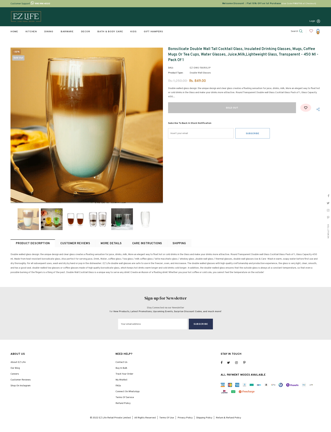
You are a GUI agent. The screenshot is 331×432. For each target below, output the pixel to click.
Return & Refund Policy (228, 417)
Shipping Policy (204, 417)
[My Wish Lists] (311, 32)
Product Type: (175, 72)
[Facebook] (224, 363)
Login (312, 21)
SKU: (170, 67)
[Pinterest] (246, 363)
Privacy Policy (185, 417)
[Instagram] (238, 363)
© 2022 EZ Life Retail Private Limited (110, 417)
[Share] (317, 109)
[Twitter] (230, 363)
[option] (87, 125)
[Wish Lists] (305, 108)
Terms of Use (166, 417)
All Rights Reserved (145, 417)
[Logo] (26, 17)
